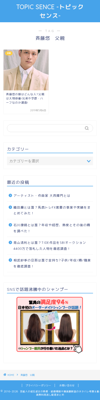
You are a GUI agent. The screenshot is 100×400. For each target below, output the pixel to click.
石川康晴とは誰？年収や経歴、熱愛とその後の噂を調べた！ (51, 228)
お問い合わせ (67, 385)
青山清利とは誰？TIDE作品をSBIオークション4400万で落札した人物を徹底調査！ (49, 245)
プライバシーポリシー (38, 385)
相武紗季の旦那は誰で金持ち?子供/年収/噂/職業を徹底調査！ (52, 263)
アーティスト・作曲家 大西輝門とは (41, 195)
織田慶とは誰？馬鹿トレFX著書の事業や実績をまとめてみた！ (52, 210)
